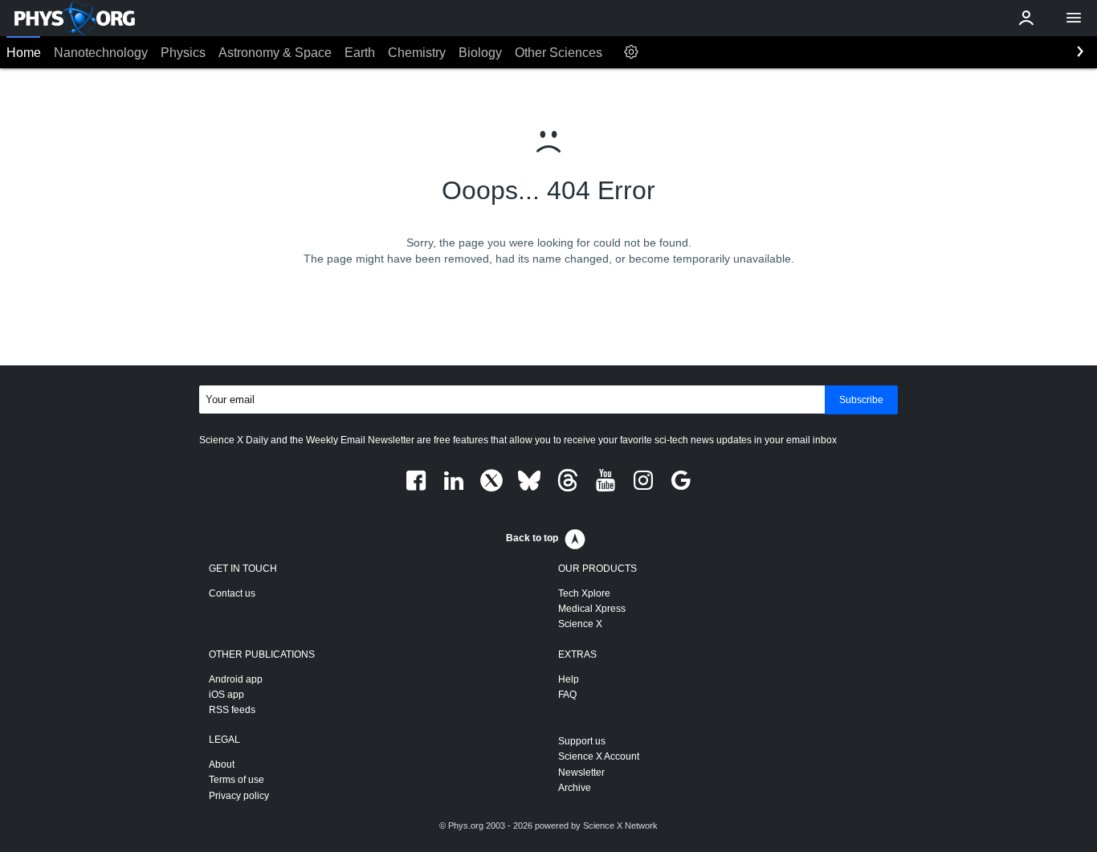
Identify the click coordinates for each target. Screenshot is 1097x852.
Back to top (532, 538)
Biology (480, 52)
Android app (236, 679)
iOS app (226, 694)
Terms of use (236, 779)
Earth (360, 52)
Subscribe (861, 400)
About (221, 764)
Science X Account (598, 756)
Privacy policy (239, 795)
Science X (580, 624)
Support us (582, 741)
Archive (574, 787)
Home (23, 52)
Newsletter (581, 772)
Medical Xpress (592, 608)
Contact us (232, 593)
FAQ (567, 694)
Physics (183, 52)
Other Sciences (558, 52)
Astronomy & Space (275, 52)
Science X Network (620, 825)
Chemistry (417, 52)
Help (568, 679)
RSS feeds (232, 709)
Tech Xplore (584, 593)
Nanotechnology (101, 52)
